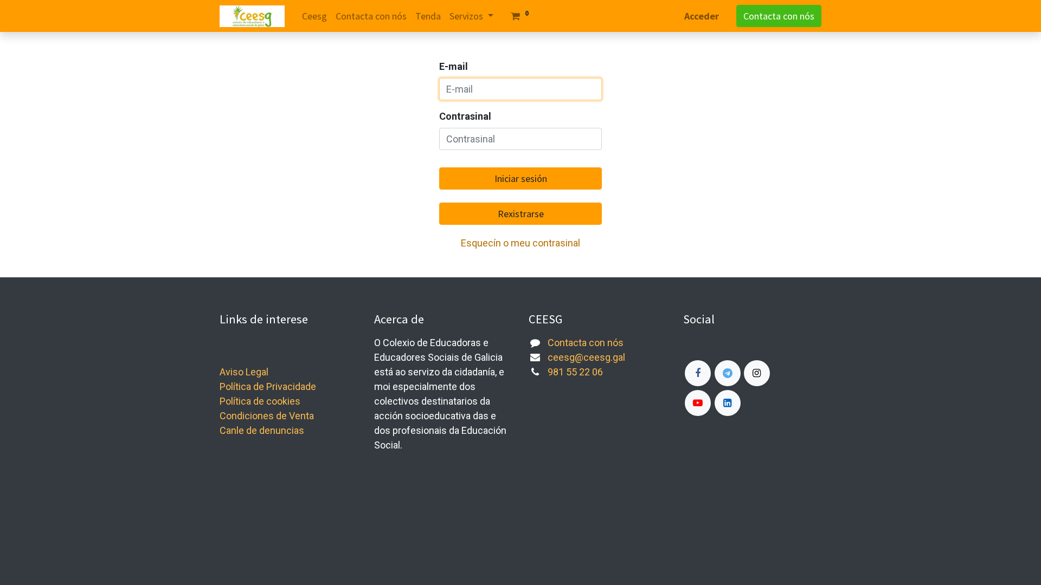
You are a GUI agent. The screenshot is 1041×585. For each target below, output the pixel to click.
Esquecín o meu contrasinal (520, 243)
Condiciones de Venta (267, 415)
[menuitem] (314, 16)
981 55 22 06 (575, 372)
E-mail (453, 66)
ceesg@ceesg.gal (586, 357)
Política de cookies (260, 401)
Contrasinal (465, 116)
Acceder (701, 16)
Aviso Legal (244, 372)
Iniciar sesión (520, 178)
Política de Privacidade (268, 386)
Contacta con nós (778, 16)
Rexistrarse (521, 213)
